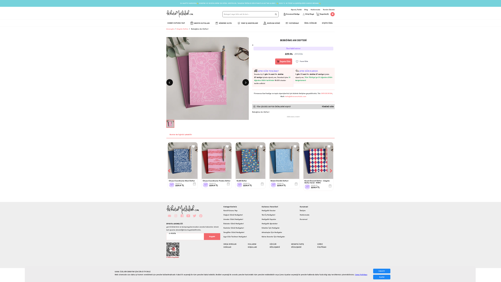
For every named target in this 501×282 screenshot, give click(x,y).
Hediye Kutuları (202, 23)
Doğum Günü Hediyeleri (233, 215)
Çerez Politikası (361, 274)
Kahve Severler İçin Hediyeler (273, 237)
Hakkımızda (304, 215)
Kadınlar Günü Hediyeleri (233, 228)
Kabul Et (382, 271)
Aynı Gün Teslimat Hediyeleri (235, 237)
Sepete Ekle (284, 61)
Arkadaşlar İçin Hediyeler (272, 232)
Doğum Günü (273, 23)
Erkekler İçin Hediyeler (271, 228)
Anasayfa (170, 29)
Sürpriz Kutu (225, 23)
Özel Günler (310, 23)
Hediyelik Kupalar (269, 219)
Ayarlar (381, 277)
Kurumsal (303, 219)
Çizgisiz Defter (182, 29)
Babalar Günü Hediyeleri (233, 224)
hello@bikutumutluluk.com (295, 96)
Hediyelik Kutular (269, 211)
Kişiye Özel (327, 23)
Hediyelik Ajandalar (270, 224)
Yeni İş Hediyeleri (249, 23)
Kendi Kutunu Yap (176, 23)
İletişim (303, 211)
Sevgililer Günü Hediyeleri (233, 232)
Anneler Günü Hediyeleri (233, 219)
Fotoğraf (294, 23)
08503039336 (326, 93)
